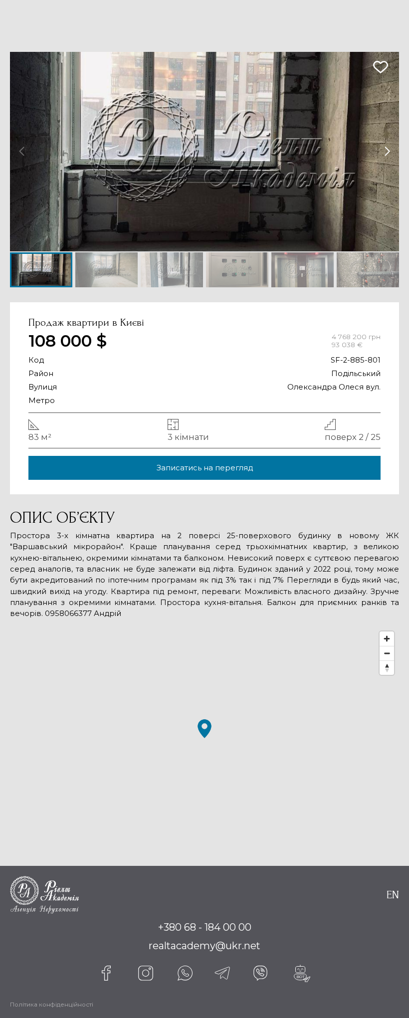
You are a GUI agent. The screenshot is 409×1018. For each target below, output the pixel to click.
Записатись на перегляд (205, 467)
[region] (204, 738)
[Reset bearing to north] (387, 667)
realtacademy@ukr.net (204, 946)
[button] (387, 152)
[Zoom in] (387, 638)
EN (393, 894)
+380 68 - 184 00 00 (204, 927)
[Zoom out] (387, 653)
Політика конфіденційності (51, 1004)
